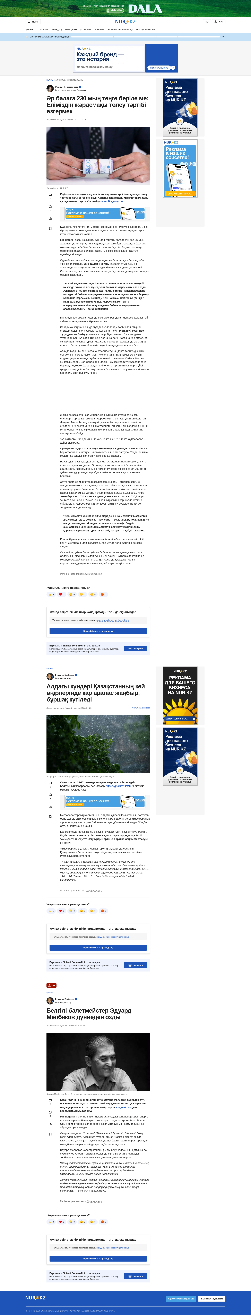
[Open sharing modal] (50, 218)
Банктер (44, 29)
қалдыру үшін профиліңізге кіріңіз (113, 620)
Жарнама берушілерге (212, 1299)
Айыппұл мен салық (145, 29)
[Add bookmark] (50, 228)
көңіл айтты (123, 1107)
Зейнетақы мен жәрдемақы (120, 29)
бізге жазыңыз (94, 574)
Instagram (138, 648)
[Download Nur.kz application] (125, 8)
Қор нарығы (85, 29)
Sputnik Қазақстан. (112, 201)
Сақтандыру (56, 29)
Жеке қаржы (71, 29)
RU (207, 22)
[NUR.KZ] (125, 21)
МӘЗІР (35, 22)
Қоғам (49, 668)
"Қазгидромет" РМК (118, 786)
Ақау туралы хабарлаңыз (181, 1299)
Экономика (99, 29)
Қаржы (29, 29)
